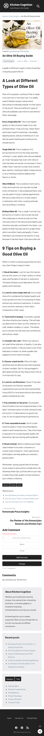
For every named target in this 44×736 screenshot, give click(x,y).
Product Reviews (14, 699)
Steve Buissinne (14, 51)
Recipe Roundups (15, 696)
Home (9, 718)
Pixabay (26, 51)
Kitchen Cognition (21, 4)
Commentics (12, 568)
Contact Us (19, 718)
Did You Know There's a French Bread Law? (22, 498)
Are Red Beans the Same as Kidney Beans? (21, 495)
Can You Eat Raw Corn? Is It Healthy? (19, 502)
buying (13, 485)
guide (19, 485)
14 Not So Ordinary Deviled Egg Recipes (23, 660)
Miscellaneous (13, 692)
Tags (18, 679)
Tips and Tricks (14, 702)
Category (9, 679)
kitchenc (33, 61)
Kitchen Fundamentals (17, 689)
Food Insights (8, 61)
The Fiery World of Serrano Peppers (22, 650)
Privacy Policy (32, 718)
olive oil (6, 485)
